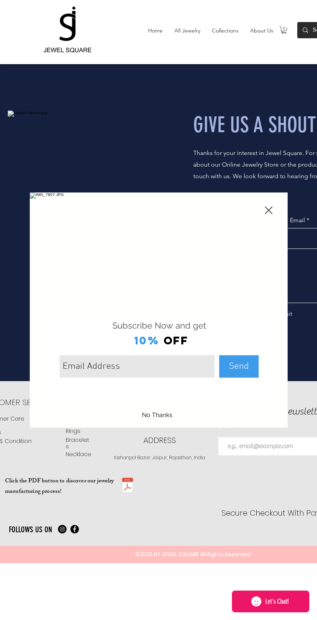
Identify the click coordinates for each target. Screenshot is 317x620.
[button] (269, 210)
